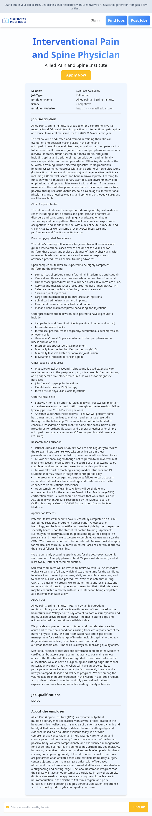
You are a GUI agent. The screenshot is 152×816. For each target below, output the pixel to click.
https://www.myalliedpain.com (95, 108)
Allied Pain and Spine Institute (76, 65)
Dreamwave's (90, 4)
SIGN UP (139, 807)
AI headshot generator (114, 4)
